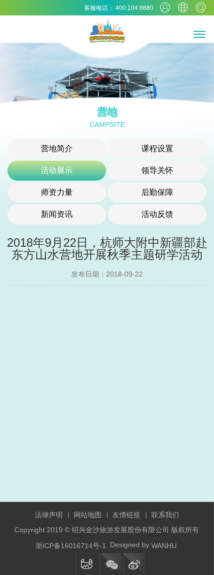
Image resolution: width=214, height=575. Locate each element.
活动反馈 (157, 214)
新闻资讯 (57, 214)
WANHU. (165, 546)
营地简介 (57, 148)
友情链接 (126, 515)
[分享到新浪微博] (134, 564)
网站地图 (88, 515)
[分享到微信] (110, 564)
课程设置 (157, 148)
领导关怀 (157, 170)
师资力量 (57, 192)
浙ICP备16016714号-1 (70, 546)
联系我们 (165, 515)
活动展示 (57, 170)
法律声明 (49, 515)
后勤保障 (157, 192)
